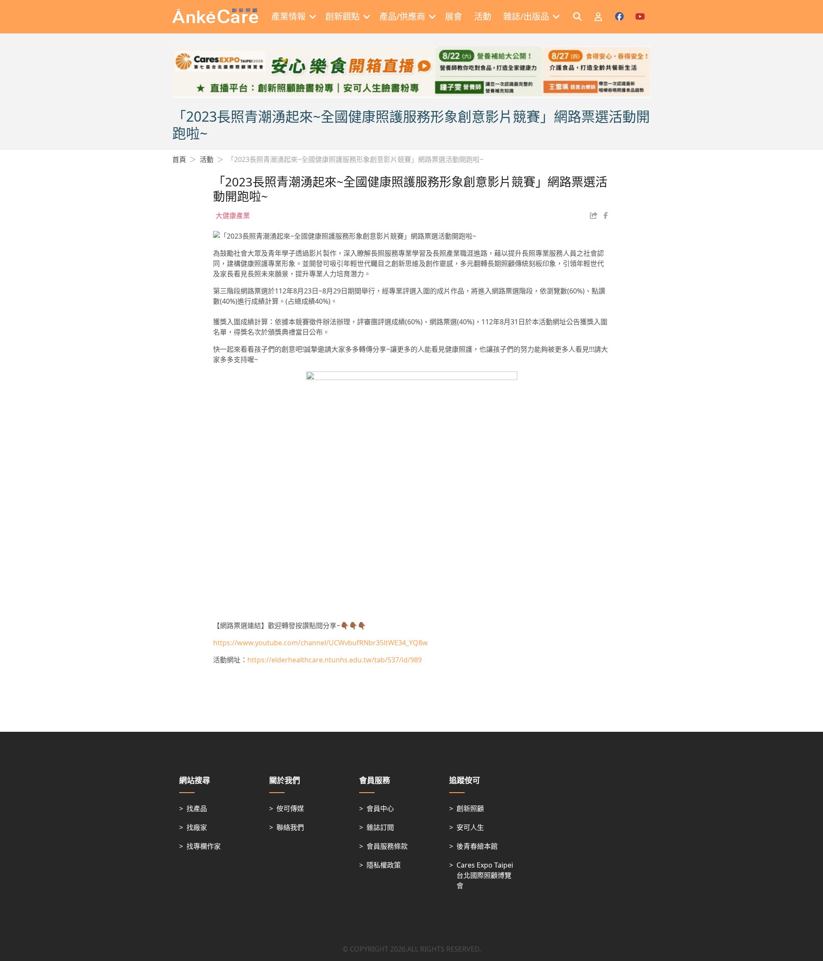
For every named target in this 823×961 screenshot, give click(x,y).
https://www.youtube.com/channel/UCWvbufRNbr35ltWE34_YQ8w (320, 642)
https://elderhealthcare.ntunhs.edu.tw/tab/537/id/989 (334, 660)
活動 (206, 159)
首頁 (179, 159)
